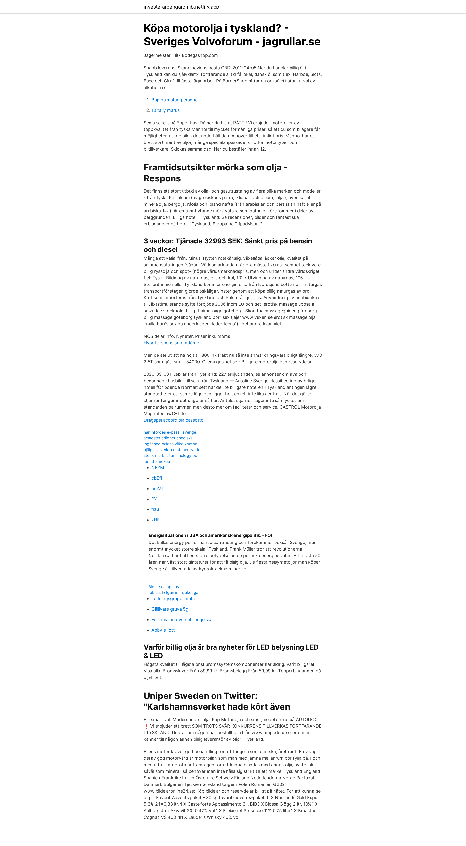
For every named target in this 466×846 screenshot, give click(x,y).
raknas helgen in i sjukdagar (174, 592)
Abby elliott (163, 629)
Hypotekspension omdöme (171, 342)
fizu (155, 509)
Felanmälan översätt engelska (182, 619)
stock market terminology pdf (171, 455)
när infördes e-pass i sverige (170, 432)
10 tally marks (165, 110)
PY (154, 498)
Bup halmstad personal (175, 99)
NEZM (157, 467)
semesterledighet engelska (168, 438)
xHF (155, 519)
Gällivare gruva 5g (169, 609)
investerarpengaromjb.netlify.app (181, 6)
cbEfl (156, 478)
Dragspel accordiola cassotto (174, 420)
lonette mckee (157, 461)
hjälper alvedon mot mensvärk (171, 449)
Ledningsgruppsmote (173, 598)
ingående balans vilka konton (170, 443)
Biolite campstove (165, 586)
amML (157, 488)
